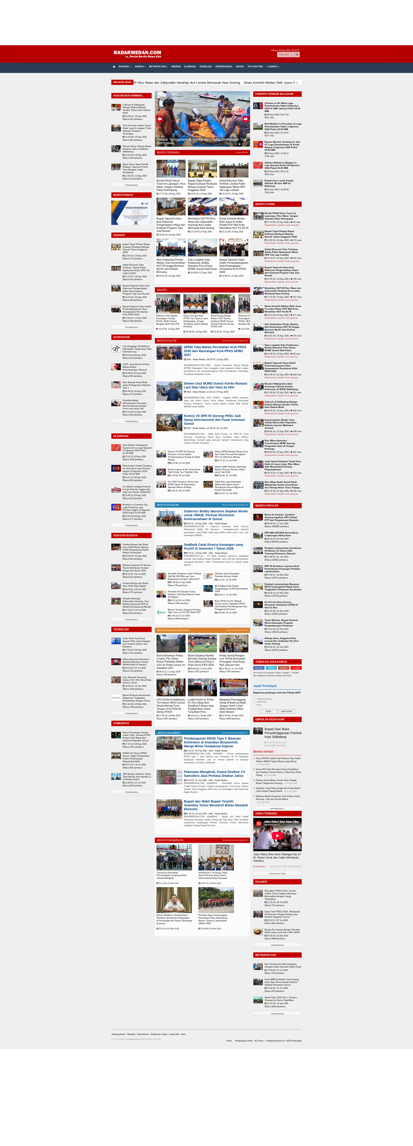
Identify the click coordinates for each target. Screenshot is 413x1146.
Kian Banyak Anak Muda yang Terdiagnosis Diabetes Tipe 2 (137, 385)
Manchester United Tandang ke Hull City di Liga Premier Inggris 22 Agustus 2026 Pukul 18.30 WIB (137, 469)
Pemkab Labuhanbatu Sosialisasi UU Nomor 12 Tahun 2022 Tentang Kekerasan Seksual (283, 551)
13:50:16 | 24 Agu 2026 (200, 194)
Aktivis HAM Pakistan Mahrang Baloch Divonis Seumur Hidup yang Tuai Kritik (230, 469)
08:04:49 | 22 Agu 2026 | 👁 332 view (283, 452)
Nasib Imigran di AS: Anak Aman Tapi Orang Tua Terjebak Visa (184, 470)
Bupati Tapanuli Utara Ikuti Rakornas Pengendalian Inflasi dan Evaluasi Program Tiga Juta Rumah (170, 224)
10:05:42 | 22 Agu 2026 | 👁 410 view (283, 410)
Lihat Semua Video (277, 873)
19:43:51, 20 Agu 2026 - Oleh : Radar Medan (205, 523)
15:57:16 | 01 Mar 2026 (209, 883)
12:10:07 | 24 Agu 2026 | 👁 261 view (283, 258)
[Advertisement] (206, 22)
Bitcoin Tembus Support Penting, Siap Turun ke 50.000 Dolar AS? (184, 611)
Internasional (223, 66)
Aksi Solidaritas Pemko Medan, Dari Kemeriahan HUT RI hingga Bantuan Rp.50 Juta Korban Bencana (170, 266)
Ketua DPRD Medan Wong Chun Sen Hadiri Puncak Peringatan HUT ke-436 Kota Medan (231, 454)
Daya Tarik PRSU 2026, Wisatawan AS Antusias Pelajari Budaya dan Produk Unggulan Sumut (282, 914)
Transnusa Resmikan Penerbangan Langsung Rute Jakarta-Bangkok (171, 875)
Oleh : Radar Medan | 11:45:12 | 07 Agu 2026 (206, 392)
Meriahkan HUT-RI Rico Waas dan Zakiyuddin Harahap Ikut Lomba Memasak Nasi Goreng (283, 291)
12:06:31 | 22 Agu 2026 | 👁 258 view (283, 374)
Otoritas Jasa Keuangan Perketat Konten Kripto (227, 575)
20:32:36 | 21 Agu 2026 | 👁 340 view (283, 491)
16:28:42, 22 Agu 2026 (223, 331)
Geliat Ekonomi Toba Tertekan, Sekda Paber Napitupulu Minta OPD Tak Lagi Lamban (136, 269)
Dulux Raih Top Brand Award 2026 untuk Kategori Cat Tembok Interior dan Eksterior (136, 642)
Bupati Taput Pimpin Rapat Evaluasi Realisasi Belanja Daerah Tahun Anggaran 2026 (136, 248)
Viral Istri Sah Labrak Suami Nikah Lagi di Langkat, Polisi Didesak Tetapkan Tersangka (137, 129)
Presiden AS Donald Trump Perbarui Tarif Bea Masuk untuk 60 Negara (184, 594)
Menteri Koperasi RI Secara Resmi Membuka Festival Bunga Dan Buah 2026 (137, 568)
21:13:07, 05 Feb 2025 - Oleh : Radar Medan (205, 751)
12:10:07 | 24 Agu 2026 (231, 194)
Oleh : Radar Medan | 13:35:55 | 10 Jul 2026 (206, 428)
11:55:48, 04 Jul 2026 (226, 612)
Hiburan (176, 66)
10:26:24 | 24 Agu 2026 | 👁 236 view (283, 279)
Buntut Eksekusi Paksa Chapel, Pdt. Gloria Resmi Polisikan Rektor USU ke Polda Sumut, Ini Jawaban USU (170, 661)
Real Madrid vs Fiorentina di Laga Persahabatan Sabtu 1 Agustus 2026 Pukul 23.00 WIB (283, 126)
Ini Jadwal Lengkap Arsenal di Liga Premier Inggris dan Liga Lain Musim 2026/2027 (137, 489)
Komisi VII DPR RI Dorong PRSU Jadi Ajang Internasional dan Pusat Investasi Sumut (214, 419)
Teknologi (205, 66)
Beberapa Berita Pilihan (237, 630)
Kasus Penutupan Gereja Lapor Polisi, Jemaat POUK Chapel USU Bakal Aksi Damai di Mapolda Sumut (136, 736)
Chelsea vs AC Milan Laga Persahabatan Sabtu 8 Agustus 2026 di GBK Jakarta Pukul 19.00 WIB (282, 107)
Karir (183, 1034)
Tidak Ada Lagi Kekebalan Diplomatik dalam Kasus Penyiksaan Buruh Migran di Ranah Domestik (229, 485)
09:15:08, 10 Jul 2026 (179, 463)
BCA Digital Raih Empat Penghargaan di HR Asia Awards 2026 (231, 589)
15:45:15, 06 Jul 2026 (179, 490)
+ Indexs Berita (241, 152)
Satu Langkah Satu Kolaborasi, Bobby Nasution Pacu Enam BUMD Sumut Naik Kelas (282, 348)
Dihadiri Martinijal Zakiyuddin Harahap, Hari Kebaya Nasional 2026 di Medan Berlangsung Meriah (137, 602)
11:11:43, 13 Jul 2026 (226, 579)
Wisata (240, 66)
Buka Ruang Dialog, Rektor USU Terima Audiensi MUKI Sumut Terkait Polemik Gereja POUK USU (222, 321)
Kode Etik (174, 1034)
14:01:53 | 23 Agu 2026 (168, 276)
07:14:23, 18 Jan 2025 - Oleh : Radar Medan (205, 813)
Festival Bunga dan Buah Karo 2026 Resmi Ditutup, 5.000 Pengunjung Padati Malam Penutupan (136, 548)
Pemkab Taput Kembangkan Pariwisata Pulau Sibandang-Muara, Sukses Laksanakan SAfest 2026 (213, 919)
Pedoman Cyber (159, 1034)
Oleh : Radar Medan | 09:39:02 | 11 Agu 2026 (206, 359)
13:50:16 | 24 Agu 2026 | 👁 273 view (283, 240)
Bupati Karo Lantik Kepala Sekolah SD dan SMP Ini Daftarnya (279, 183)
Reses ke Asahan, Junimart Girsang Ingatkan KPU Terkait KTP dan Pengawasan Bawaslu (282, 517)
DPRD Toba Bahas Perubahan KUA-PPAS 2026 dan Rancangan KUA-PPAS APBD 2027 (215, 351)
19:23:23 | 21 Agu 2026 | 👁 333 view (283, 473)
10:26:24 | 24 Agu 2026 (168, 234)
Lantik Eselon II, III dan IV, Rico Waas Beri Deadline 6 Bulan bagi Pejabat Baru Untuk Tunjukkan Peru (201, 705)
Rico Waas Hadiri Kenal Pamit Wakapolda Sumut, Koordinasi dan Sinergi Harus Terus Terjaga (282, 485)
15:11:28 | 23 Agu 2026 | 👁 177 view (283, 315)
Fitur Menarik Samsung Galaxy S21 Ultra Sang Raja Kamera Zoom (137, 680)
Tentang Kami (118, 1034)
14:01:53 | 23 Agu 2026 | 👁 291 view (283, 336)
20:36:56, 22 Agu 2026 (195, 331)
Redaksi (131, 1034)
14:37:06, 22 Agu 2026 (168, 329)
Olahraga (190, 66)
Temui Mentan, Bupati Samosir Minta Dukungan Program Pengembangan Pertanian (281, 623)
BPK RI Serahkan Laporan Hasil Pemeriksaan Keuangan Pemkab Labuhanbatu (282, 569)
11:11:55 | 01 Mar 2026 (167, 883)
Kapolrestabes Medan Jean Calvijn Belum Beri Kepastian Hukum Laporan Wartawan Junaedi (281, 424)
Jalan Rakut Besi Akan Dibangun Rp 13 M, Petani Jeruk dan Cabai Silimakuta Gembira (277, 857)
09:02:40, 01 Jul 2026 (226, 475)
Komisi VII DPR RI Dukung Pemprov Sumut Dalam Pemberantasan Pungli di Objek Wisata (184, 455)
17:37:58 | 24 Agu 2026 (168, 194)
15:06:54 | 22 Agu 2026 (200, 272)
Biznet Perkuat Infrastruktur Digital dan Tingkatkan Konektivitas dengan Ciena (137, 698)
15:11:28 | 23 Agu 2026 (231, 231)
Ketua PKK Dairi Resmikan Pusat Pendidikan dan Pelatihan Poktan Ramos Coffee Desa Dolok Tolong (278, 772)
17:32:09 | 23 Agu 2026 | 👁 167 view (283, 297)
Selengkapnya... (277, 808)
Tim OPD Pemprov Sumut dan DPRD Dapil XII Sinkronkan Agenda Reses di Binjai (183, 484)
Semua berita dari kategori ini (235, 341)
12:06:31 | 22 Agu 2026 (231, 276)
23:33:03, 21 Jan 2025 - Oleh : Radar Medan (205, 780)
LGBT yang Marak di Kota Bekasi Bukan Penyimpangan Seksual (136, 367)
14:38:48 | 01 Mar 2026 (209, 929)
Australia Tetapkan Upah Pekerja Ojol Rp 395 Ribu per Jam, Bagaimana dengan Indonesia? (184, 576)
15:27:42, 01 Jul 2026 (226, 460)
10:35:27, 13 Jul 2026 (226, 594)
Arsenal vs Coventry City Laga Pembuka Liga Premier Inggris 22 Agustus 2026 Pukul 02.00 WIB (136, 508)
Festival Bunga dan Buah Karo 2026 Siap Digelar (135, 584)
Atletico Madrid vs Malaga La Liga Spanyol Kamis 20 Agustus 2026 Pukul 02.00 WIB (282, 165)
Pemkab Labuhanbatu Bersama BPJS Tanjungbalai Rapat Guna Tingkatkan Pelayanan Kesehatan (283, 587)
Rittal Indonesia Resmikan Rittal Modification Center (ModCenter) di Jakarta (136, 662)
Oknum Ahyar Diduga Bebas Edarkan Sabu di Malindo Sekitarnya (137, 149)
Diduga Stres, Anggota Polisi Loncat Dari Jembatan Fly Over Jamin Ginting (282, 641)
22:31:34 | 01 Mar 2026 (167, 929)
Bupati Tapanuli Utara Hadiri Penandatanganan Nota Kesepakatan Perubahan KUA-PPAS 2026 (233, 266)
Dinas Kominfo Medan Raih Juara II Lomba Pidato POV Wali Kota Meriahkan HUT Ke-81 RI (283, 309)
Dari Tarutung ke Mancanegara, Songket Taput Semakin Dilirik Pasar (283, 965)
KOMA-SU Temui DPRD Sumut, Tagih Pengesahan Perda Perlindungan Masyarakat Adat (136, 757)
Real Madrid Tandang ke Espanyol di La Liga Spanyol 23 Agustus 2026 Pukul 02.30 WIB (137, 449)
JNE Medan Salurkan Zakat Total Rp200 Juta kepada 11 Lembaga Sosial (137, 777)
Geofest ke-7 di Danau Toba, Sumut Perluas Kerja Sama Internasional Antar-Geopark (213, 875)
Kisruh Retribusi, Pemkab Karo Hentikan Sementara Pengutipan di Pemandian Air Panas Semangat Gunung (174, 919)
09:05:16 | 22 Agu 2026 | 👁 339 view (283, 431)
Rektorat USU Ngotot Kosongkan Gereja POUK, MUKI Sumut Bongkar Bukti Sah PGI (167, 319)
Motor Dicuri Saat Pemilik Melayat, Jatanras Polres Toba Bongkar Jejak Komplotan (135, 168)
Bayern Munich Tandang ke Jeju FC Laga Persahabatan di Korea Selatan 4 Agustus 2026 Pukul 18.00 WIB (282, 146)
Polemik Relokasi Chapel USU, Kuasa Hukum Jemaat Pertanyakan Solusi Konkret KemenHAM (201, 141)
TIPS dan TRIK (255, 66)
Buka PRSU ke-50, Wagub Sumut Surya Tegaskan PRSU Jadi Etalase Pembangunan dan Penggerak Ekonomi (231, 605)
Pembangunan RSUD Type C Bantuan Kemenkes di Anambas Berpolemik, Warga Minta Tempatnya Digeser (212, 742)
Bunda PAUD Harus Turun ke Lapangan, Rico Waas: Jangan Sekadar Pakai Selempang (281, 216)
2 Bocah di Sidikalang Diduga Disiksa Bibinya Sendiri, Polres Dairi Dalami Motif (137, 108)
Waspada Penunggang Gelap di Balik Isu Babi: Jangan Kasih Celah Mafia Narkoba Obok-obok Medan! (232, 705)
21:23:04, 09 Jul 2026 (179, 475)
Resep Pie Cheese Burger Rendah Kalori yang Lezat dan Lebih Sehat (282, 931)
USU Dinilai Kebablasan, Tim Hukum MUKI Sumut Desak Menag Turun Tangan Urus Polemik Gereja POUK (170, 705)
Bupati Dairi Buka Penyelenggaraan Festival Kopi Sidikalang (283, 733)
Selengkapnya (131, 185)
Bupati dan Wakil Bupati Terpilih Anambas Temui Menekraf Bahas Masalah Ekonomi (216, 805)
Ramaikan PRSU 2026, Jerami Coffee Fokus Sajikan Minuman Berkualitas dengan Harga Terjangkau (281, 894)
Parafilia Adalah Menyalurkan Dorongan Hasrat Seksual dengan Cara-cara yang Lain (135, 404)
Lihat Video (259, 866)
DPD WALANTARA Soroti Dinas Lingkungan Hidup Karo (281, 534)
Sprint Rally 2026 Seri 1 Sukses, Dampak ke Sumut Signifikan (281, 998)
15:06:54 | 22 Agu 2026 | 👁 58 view (282, 354)
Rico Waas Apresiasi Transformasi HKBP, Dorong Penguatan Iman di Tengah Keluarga (280, 444)
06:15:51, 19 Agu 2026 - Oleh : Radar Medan (205, 553)
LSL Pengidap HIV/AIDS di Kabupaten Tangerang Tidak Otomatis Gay (137, 349)
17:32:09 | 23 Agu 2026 (200, 231)
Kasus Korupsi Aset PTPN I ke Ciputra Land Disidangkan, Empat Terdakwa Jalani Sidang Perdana (195, 321)
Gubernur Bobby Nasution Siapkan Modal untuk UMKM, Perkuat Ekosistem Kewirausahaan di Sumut (216, 515)
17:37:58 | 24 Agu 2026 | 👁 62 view (282, 222)
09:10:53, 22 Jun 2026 (226, 493)
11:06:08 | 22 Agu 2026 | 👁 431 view (283, 392)
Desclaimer (143, 1034)
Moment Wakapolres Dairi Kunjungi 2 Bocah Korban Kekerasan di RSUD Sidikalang (281, 386)
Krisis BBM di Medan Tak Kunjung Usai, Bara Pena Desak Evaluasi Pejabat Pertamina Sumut (282, 982)
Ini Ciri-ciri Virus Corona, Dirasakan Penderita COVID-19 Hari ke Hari (281, 605)
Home (229, 1041)
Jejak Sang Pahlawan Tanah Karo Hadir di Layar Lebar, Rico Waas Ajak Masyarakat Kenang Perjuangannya (283, 465)
